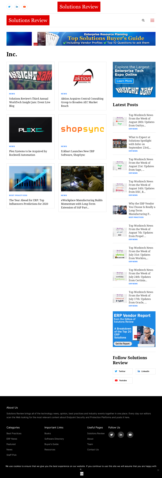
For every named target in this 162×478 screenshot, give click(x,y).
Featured (11, 444)
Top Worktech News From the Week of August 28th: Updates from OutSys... (141, 120)
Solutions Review (96, 433)
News (12, 93)
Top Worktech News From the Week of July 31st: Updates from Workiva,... (141, 253)
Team (90, 444)
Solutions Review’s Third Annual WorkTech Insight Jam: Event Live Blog (29, 102)
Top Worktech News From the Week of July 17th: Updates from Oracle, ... (141, 297)
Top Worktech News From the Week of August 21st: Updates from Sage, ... (141, 164)
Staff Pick (11, 454)
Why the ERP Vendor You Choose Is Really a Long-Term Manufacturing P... (142, 209)
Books (47, 433)
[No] (158, 470)
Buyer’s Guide (51, 444)
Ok (82, 473)
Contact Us (93, 449)
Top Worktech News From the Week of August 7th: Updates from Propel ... (141, 231)
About (90, 438)
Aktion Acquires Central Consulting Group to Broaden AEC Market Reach (82, 102)
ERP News (133, 129)
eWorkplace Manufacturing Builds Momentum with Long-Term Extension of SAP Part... (82, 203)
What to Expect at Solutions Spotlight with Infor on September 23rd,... (140, 142)
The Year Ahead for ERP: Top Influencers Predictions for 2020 (28, 201)
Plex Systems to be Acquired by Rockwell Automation (28, 152)
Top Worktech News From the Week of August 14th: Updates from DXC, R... (141, 186)
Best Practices (18, 195)
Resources (49, 449)
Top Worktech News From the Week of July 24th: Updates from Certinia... (141, 275)
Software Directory (54, 438)
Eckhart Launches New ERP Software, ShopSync (77, 152)
